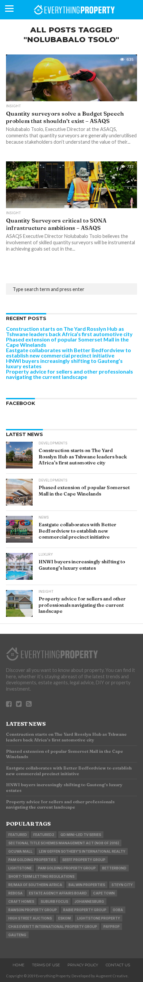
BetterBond (114, 868)
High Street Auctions (30, 918)
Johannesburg (89, 901)
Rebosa (15, 893)
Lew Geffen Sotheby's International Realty (82, 851)
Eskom (64, 918)
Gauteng (17, 935)
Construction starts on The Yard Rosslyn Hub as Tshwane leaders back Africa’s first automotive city (69, 331)
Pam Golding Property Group (67, 868)
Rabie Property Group (84, 910)
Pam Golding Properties (32, 860)
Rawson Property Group (32, 910)
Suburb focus (54, 901)
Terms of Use (46, 965)
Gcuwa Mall (20, 851)
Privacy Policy (83, 965)
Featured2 (43, 835)
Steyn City (122, 885)
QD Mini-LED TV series (81, 835)
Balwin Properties (87, 885)
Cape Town (104, 893)
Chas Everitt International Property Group (52, 927)
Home (18, 965)
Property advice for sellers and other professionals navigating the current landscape (69, 374)
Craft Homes (21, 901)
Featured (17, 835)
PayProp (111, 927)
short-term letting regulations (41, 876)
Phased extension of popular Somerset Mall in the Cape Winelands (67, 342)
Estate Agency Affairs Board (58, 893)
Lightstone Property (98, 918)
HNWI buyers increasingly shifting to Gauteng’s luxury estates (64, 363)
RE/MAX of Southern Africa (35, 885)
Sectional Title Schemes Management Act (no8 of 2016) (63, 843)
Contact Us (118, 965)
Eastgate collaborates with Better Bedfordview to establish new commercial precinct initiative (68, 353)
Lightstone (20, 868)
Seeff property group (83, 860)
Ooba (118, 910)
